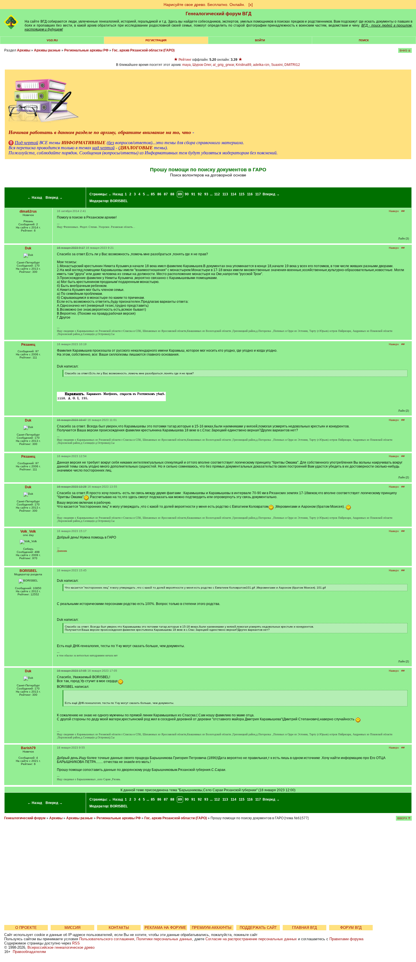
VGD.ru (52, 40)
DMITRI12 (292, 65)
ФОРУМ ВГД (351, 928)
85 (153, 194)
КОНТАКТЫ (119, 928)
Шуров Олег (201, 65)
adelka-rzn (261, 65)
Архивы (23, 50)
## (403, 211)
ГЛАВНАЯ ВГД (304, 928)
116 (250, 194)
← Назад (34, 198)
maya (186, 65)
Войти (260, 40)
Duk (28, 248)
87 (166, 194)
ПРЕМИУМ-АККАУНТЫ (211, 928)
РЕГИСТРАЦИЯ (155, 40)
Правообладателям (29, 952)
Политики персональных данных (164, 939)
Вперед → (54, 198)
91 (193, 194)
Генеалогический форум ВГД (218, 13)
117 (258, 194)
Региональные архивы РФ (86, 50)
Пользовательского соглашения (106, 939)
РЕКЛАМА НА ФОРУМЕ (165, 928)
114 (233, 194)
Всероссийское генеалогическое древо (61, 947)
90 (187, 194)
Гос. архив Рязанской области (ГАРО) (143, 50)
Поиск (364, 40)
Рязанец (28, 345)
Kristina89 (243, 65)
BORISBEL (119, 201)
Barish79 (28, 748)
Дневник (62, 550)
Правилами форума (346, 939)
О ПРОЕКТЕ (26, 928)
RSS (76, 943)
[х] (250, 4)
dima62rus (28, 211)
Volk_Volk (28, 531)
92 (200, 194)
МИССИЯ (72, 928)
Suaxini (277, 65)
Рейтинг (185, 60)
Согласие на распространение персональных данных (251, 939)
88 (172, 194)
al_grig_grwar (223, 65)
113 (225, 194)
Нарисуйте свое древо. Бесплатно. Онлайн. (204, 4)
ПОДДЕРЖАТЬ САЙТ (258, 928)
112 (217, 194)
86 (159, 194)
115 (242, 194)
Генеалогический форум (25, 818)
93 (206, 194)
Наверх (394, 211)
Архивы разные (47, 50)
